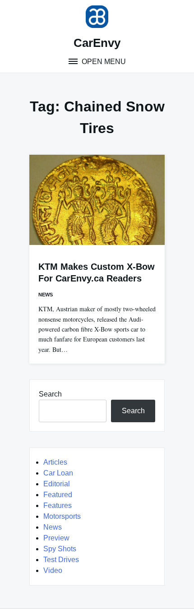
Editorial (56, 484)
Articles (55, 462)
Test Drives (61, 559)
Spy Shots (59, 549)
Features (57, 505)
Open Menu (103, 61)
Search (50, 394)
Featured (57, 494)
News (45, 294)
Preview (56, 538)
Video (52, 570)
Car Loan (58, 473)
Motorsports (62, 516)
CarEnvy (97, 43)
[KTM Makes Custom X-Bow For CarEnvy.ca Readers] (97, 200)
